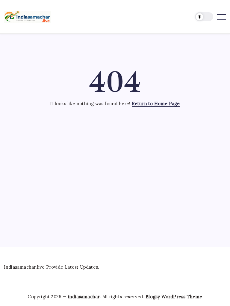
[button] (204, 17)
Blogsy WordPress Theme (174, 296)
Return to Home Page (156, 103)
